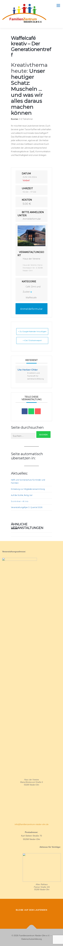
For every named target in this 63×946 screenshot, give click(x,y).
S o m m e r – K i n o (19, 501)
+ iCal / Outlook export (32, 340)
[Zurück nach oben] (31, 929)
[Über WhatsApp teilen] (31, 411)
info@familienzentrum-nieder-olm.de (31, 824)
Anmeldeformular (32, 219)
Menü (58, 5)
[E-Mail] (38, 411)
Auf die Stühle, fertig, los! (21, 495)
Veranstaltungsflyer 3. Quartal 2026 (26, 507)
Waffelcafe (31, 297)
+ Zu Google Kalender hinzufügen (32, 331)
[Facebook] (23, 916)
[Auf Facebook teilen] (25, 411)
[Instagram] (31, 916)
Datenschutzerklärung (31, 939)
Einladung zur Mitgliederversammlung (28, 489)
